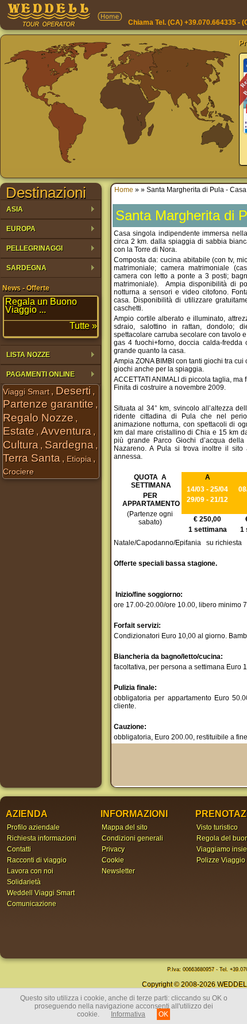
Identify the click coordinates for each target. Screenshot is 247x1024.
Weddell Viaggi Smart (41, 893)
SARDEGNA (24, 268)
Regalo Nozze (38, 418)
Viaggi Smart (26, 391)
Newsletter (118, 871)
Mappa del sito (125, 827)
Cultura (20, 445)
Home (123, 190)
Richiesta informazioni (41, 838)
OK (163, 1014)
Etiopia (79, 458)
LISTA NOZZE (25, 355)
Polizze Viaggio (220, 860)
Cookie (113, 860)
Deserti (73, 391)
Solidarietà (24, 882)
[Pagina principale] (49, 25)
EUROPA (18, 229)
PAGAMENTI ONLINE (38, 374)
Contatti (19, 849)
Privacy (113, 849)
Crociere (18, 471)
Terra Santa (31, 458)
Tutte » (83, 326)
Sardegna (69, 445)
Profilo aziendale (33, 827)
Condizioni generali (132, 838)
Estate (18, 431)
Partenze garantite (48, 404)
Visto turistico (217, 827)
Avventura (66, 431)
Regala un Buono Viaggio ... (41, 306)
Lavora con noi (30, 871)
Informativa (128, 1014)
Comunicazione (31, 904)
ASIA (12, 209)
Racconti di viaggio (37, 860)
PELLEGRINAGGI (32, 248)
